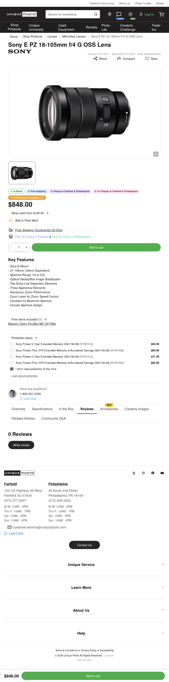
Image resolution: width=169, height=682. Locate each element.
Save (154, 58)
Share (103, 58)
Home (14, 36)
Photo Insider (143, 3)
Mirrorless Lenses (74, 36)
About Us (124, 3)
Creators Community (102, 3)
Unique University (36, 27)
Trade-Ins (156, 27)
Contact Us (84, 545)
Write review (21, 445)
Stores (160, 3)
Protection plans (22, 338)
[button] (161, 14)
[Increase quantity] (26, 247)
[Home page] (21, 14)
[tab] (18, 409)
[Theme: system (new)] (130, 14)
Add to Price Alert (26, 220)
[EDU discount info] (42, 197)
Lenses (52, 36)
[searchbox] (73, 14)
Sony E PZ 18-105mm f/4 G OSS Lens (116, 36)
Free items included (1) (27, 319)
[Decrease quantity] (11, 247)
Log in (149, 14)
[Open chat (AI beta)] (119, 14)
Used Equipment (66, 27)
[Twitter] (133, 473)
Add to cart (96, 247)
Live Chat (30, 399)
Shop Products (14, 27)
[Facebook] (152, 473)
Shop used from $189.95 (28, 213)
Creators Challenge (127, 27)
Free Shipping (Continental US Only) (39, 230)
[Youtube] (162, 473)
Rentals (91, 27)
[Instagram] (143, 473)
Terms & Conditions (66, 650)
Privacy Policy (88, 650)
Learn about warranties (25, 375)
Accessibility (107, 650)
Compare (129, 58)
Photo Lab (105, 27)
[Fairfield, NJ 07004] (110, 14)
